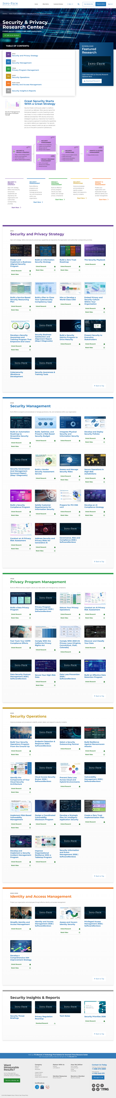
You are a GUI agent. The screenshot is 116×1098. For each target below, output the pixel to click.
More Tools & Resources (17, 13)
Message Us (97, 1077)
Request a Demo (101, 4)
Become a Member (11, 1080)
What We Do (46, 4)
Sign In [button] (110, 4)
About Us (37, 1066)
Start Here (15, 208)
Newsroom (37, 1069)
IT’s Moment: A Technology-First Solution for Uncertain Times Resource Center (61, 1055)
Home (36, 4)
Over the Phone (74, 1067)
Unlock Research (16, 271)
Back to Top (100, 386)
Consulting (73, 1071)
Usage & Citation (39, 1072)
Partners (55, 1066)
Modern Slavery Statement (41, 1077)
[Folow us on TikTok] (97, 1089)
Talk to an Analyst (12, 35)
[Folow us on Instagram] (93, 1089)
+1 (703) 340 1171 (72, 1056)
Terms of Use (38, 1074)
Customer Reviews (58, 4)
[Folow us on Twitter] (102, 1085)
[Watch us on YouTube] (97, 1085)
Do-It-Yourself (74, 1066)
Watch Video (15, 274)
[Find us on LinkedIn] (93, 1085)
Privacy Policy (38, 1075)
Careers (37, 1067)
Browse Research (57, 1077)
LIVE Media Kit (56, 1067)
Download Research (93, 81)
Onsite (72, 1069)
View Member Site (88, 4)
